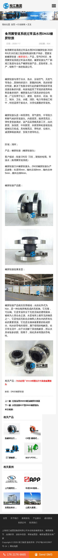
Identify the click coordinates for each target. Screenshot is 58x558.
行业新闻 (21, 24)
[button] (54, 5)
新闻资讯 (26, 518)
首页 (13, 24)
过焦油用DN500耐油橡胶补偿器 (26, 401)
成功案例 (48, 518)
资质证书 (22, 522)
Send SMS (45, 554)
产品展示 (37, 518)
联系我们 (33, 522)
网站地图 (14, 546)
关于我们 (14, 518)
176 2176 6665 (16, 554)
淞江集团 (22, 542)
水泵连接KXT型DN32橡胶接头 (25, 405)
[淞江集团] (11, 5)
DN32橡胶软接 (17, 391)
